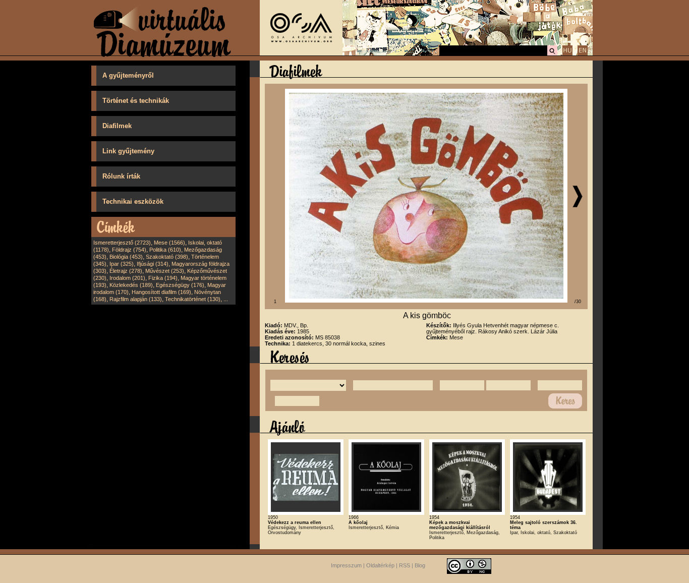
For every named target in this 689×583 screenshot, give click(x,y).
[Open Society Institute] (301, 53)
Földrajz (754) (129, 250)
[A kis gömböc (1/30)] (426, 300)
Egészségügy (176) (180, 285)
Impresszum (346, 566)
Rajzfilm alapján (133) (135, 299)
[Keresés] (552, 53)
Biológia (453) (126, 257)
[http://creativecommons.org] (469, 566)
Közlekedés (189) (131, 285)
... (225, 299)
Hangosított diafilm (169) (161, 292)
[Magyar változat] (567, 53)
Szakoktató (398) (167, 257)
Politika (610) (165, 250)
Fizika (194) (163, 278)
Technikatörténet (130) (192, 299)
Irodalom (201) (127, 278)
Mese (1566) (169, 243)
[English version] (583, 53)
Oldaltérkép (380, 566)
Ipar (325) (121, 264)
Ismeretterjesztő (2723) (122, 243)
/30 (578, 301)
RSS (404, 566)
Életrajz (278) (125, 271)
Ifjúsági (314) (152, 264)
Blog (420, 566)
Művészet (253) (164, 271)
